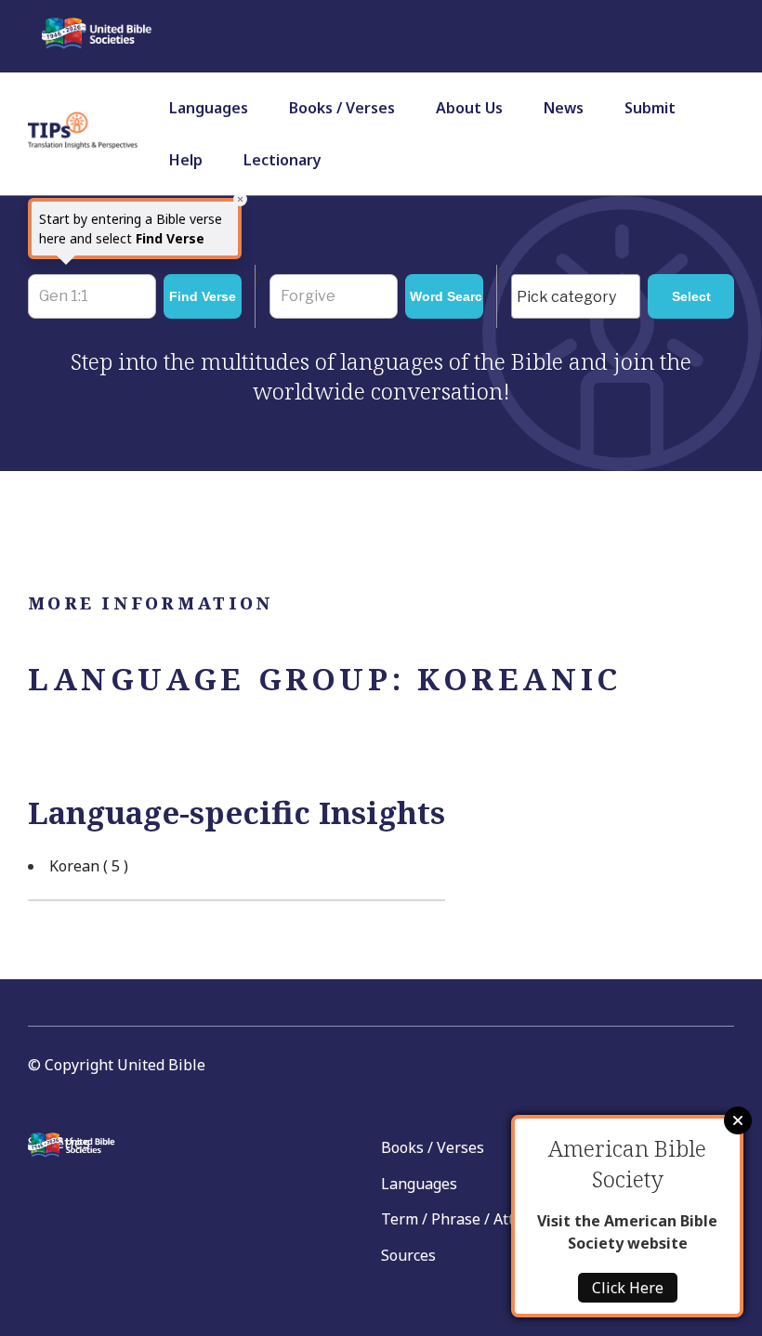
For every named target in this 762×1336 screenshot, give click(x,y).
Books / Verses (342, 108)
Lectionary (282, 160)
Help (186, 160)
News (564, 108)
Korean (88, 866)
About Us (469, 108)
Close (738, 1120)
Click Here (627, 1287)
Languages (208, 108)
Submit (650, 108)
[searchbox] (580, 297)
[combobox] (575, 296)
